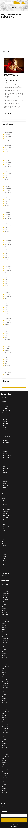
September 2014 (8, 275)
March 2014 (7, 288)
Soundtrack (5, 549)
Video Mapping (6, 485)
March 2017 (7, 210)
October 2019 (8, 143)
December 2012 (8, 320)
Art (2, 412)
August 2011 (8, 355)
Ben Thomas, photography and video (13, 75)
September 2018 (8, 171)
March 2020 (7, 134)
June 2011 (7, 359)
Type (4, 519)
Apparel (4, 500)
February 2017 (8, 212)
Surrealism (5, 477)
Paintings (5, 451)
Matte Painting (6, 444)
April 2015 (7, 259)
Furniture (5, 408)
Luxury (4, 532)
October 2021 (8, 130)
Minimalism (5, 446)
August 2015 (8, 251)
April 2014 (7, 285)
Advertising (4, 397)
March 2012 (7, 339)
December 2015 (8, 242)
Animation (4, 403)
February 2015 (8, 264)
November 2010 (8, 374)
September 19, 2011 (10, 79)
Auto (4, 524)
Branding (5, 507)
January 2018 (8, 188)
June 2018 (7, 177)
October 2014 (8, 272)
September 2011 (8, 352)
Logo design (5, 511)
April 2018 (7, 182)
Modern (4, 449)
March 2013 (7, 313)
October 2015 (8, 246)
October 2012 (8, 324)
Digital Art (5, 431)
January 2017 (8, 214)
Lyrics (4, 558)
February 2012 (8, 342)
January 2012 (8, 344)
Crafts (3, 495)
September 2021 (8, 132)
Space (3, 569)
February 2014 (8, 290)
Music (3, 553)
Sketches (5, 470)
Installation (4, 521)
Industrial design (7, 440)
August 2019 (8, 147)
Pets (3, 564)
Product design (6, 515)
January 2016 (8, 240)
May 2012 (7, 335)
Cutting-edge (6, 429)
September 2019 (8, 145)
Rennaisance (6, 464)
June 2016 (7, 229)
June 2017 (7, 203)
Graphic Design (6, 436)
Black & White (6, 419)
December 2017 (8, 190)
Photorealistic (6, 461)
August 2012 (8, 329)
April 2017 (7, 208)
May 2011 (7, 361)
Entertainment (5, 496)
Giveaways (4, 504)
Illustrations (5, 438)
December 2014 (8, 268)
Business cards (6, 509)
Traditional (5, 481)
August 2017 (8, 199)
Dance (4, 554)
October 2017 (8, 195)
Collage (4, 427)
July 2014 (7, 279)
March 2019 (7, 158)
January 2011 (8, 370)
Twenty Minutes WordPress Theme (11, 825)
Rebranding (5, 517)
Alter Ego (4, 401)
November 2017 (8, 192)
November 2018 (8, 166)
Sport (4, 536)
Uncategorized (5, 573)
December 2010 (8, 372)
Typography (5, 483)
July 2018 (7, 175)
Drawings (5, 432)
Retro (4, 466)
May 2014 (7, 283)
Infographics (6, 442)
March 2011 (7, 365)
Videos (4, 562)
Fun (3, 502)
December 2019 (8, 138)
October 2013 (8, 298)
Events (4, 556)
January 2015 (8, 266)
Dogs (4, 567)
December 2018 (8, 164)
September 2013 (8, 300)
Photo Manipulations (7, 455)
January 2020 (8, 136)
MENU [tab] (14, 7)
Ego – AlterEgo (6, 51)
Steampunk (5, 472)
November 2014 (8, 270)
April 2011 (7, 363)
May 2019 (7, 153)
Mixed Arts (5, 447)
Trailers (4, 551)
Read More (8, 113)
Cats (4, 566)
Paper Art (5, 453)
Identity (3, 506)
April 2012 (7, 337)
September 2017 (8, 197)
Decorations (5, 406)
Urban (4, 537)
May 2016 (7, 231)
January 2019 (8, 162)
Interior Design (6, 410)
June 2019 (7, 151)
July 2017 (7, 201)
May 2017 (7, 205)
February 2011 (8, 368)
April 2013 (7, 311)
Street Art (5, 476)
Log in (6, 385)
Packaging (5, 513)
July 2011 (7, 357)
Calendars (5, 421)
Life (3, 523)
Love (4, 530)
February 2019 (8, 160)
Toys (3, 571)
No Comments (9, 80)
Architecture (4, 405)
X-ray (4, 489)
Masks (3, 541)
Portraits (5, 462)
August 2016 (8, 225)
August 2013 (8, 303)
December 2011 (8, 346)
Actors (4, 545)
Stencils (4, 474)
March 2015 (7, 262)
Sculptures (5, 468)
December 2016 (8, 216)
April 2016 (7, 233)
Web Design (4, 575)
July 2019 (7, 149)
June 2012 (7, 333)
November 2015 (8, 244)
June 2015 (7, 255)
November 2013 (8, 296)
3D (3, 414)
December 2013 (8, 294)
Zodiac (4, 539)
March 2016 (7, 236)
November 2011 (8, 348)
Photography (6, 457)
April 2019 (7, 156)
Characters (5, 423)
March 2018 (7, 184)
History (4, 528)
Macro (5, 458)
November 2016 (8, 218)
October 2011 (8, 350)
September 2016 (8, 223)
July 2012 (7, 331)
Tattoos (4, 479)
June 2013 (7, 307)
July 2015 (7, 253)
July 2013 (7, 305)
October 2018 (8, 169)
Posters (4, 547)
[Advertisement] (14, 35)
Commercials (6, 399)
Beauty (3, 491)
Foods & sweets (6, 526)
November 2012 (8, 322)
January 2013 (8, 318)
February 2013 (8, 316)
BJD (2, 493)
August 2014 (8, 277)
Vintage (4, 487)
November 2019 (8, 140)
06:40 (7, 82)
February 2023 (8, 128)
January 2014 (8, 292)
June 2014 (7, 281)
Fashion (4, 498)
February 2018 (8, 186)
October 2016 (8, 220)
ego (17, 80)
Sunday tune (6, 560)
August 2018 (8, 173)
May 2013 (7, 309)
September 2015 (8, 249)
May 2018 (7, 179)
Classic (4, 425)
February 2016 (8, 238)
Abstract (5, 416)
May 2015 (7, 257)
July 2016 (7, 227)
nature (4, 534)
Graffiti (4, 434)
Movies (3, 543)
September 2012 (8, 326)
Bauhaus (5, 417)
